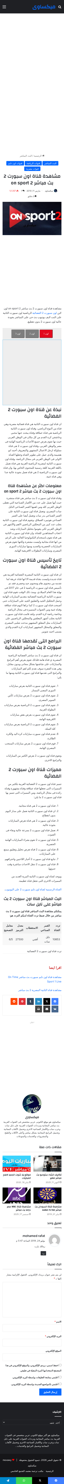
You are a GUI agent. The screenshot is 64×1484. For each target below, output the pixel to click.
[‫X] (46, 1001)
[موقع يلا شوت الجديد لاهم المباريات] (17, 1164)
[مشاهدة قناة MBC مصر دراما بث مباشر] (17, 1195)
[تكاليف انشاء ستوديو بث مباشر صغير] (47, 1164)
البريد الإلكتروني (53, 1336)
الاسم (57, 1321)
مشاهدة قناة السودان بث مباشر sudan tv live (48, 1208)
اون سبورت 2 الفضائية (44, 312)
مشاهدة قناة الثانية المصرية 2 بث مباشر (39, 990)
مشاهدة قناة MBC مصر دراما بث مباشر (19, 1208)
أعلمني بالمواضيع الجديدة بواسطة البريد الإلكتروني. (35, 1384)
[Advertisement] (32, 49)
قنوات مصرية (32, 168)
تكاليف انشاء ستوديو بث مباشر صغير (48, 1176)
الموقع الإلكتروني (53, 1350)
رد (43, 1253)
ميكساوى (49, 190)
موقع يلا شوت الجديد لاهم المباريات (17, 1176)
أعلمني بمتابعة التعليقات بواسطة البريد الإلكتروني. (35, 1377)
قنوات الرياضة (33, 163)
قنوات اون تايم (15, 163)
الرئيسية (38, 155)
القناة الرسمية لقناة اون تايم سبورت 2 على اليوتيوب (33, 889)
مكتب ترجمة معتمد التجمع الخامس (27, 1471)
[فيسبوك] (55, 1001)
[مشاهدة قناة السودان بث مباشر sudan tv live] (47, 1195)
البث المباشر (26, 155)
